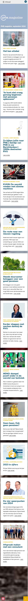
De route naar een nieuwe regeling (12, 232)
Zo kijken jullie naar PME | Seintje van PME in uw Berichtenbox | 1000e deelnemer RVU (13, 146)
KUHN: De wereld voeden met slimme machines (13, 186)
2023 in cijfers (10, 464)
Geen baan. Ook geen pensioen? (11, 424)
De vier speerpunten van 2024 (14, 502)
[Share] (25, 1)
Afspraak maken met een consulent (12, 545)
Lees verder (21, 63)
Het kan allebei (11, 51)
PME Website (5, 593)
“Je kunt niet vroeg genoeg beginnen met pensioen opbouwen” (13, 96)
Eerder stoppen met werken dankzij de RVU (13, 326)
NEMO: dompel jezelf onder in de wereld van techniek (13, 375)
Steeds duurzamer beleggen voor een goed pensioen (13, 279)
